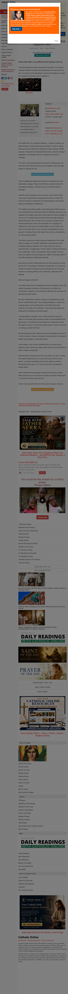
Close (56, 41)
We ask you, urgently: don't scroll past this (25, 9)
